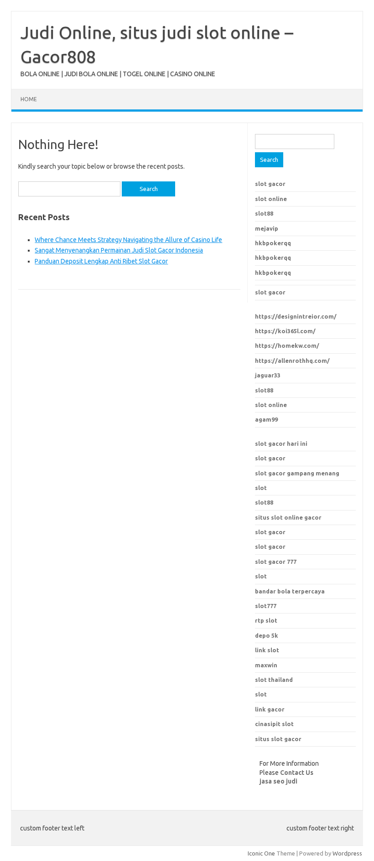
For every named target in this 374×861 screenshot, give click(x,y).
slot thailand (274, 679)
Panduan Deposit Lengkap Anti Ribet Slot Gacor (101, 261)
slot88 (264, 213)
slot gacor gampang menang (297, 473)
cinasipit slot (274, 724)
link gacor (270, 709)
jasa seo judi (278, 781)
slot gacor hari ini (281, 443)
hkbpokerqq (273, 243)
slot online (271, 199)
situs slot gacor (278, 739)
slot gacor (270, 183)
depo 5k (266, 635)
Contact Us (296, 772)
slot (261, 488)
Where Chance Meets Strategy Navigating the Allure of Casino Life (128, 239)
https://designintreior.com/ (296, 316)
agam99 (266, 419)
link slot (267, 650)
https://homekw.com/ (287, 345)
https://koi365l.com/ (285, 331)
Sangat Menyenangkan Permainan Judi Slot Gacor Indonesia (119, 250)
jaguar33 (267, 375)
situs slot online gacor (288, 517)
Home (29, 99)
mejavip (266, 228)
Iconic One (261, 853)
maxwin (266, 665)
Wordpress (347, 853)
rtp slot (266, 620)
